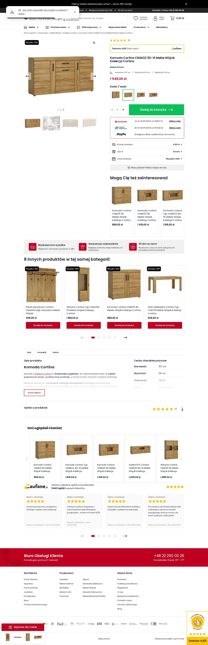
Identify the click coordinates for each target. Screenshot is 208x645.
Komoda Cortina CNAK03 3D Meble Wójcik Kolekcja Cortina (146, 215)
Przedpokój (29, 596)
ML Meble (64, 587)
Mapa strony (104, 638)
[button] (27, 458)
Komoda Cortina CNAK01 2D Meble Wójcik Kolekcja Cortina (121, 215)
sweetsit (64, 579)
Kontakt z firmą (160, 10)
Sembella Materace (92, 583)
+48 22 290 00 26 (176, 10)
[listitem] (45, 459)
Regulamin (122, 587)
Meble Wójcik (89, 587)
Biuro (26, 600)
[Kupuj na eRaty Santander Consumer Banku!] (121, 121)
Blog (119, 608)
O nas (120, 592)
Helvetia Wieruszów (92, 592)
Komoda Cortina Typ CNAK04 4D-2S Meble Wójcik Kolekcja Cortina (172, 215)
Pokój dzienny (31, 579)
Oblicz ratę (175, 121)
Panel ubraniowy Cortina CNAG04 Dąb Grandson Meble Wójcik (43, 310)
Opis (29, 352)
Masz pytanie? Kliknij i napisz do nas (148, 167)
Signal (86, 579)
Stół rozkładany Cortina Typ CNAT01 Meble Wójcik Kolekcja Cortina (164, 310)
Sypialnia (28, 583)
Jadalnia (28, 592)
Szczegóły (41, 352)
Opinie (56, 352)
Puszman (64, 596)
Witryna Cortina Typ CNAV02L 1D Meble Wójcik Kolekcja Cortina (83, 310)
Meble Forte (65, 592)
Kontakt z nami (124, 600)
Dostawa (121, 579)
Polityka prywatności (127, 583)
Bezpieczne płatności (128, 596)
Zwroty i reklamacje (127, 604)
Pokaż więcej (34, 392)
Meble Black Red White (94, 596)
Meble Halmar (67, 583)
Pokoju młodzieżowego (35, 604)
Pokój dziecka (31, 587)
